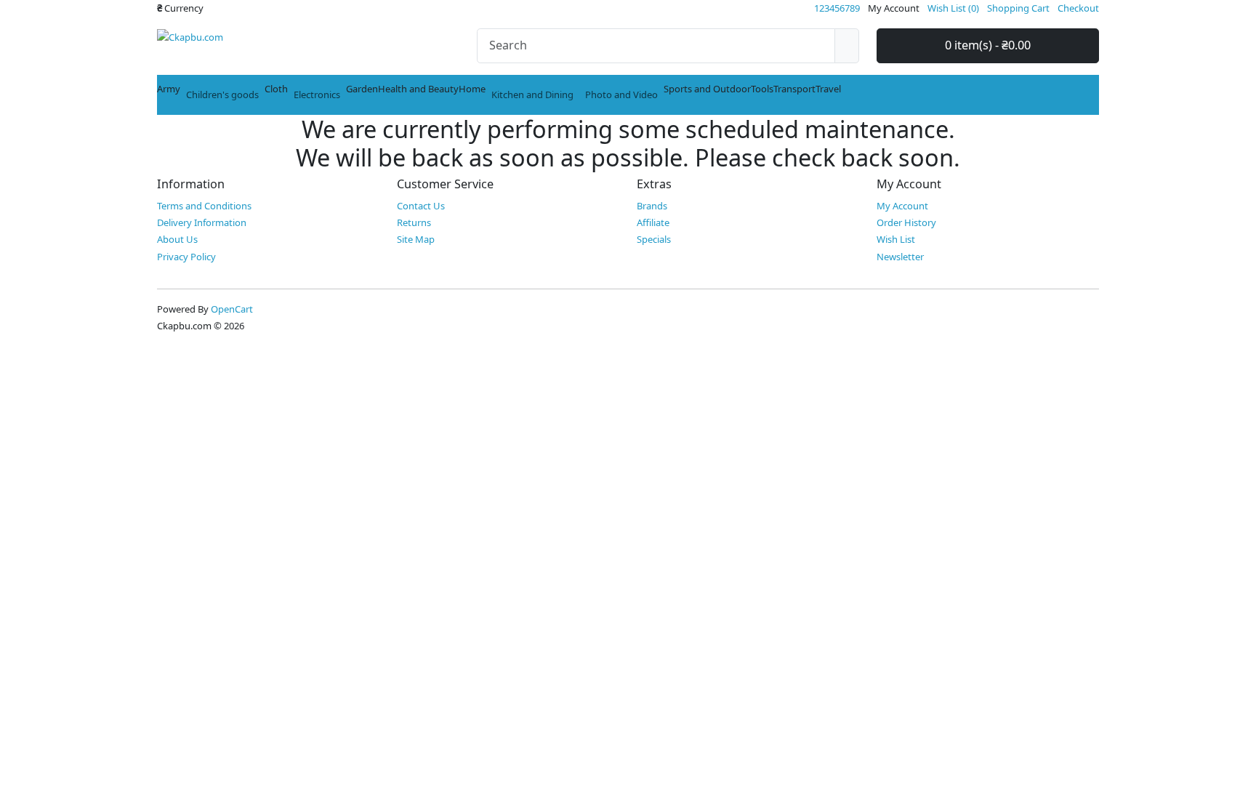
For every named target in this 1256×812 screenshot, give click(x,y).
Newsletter (900, 256)
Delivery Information (201, 222)
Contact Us (421, 205)
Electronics (317, 94)
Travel (828, 88)
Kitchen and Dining (532, 94)
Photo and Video (621, 94)
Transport (794, 88)
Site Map (416, 239)
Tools (762, 88)
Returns (414, 222)
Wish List (896, 239)
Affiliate (653, 222)
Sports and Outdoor (707, 88)
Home (472, 88)
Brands (652, 205)
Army (168, 88)
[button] (180, 8)
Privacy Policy (186, 256)
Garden (362, 88)
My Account (902, 205)
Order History (906, 222)
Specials (654, 239)
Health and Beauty (418, 88)
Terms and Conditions (204, 205)
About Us (177, 239)
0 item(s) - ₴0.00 (988, 45)
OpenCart (232, 308)
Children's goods (222, 94)
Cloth (276, 88)
